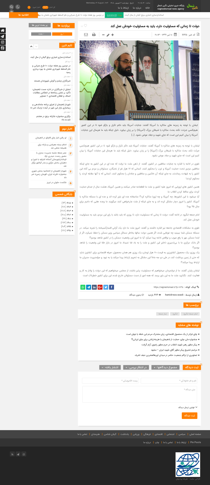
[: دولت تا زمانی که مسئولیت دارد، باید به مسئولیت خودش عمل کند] (86, 35)
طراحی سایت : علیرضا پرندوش (188, 478)
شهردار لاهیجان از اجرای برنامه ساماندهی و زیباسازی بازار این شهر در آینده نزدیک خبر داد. (50, 106)
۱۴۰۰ (69, 222)
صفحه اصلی (195, 434)
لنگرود (175, 314)
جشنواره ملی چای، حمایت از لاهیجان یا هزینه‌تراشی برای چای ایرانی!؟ (164, 339)
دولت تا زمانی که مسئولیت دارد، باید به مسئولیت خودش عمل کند (155, 26)
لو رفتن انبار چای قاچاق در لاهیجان (50, 137)
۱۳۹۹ (69, 226)
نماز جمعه (162, 314)
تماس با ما (82, 434)
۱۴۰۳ (69, 211)
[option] (51, 56)
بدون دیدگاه (135, 295)
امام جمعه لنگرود (190, 314)
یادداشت (124, 434)
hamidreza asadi (174, 295)
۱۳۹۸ (69, 230)
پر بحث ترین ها (39, 25)
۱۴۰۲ (69, 215)
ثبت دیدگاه (189, 415)
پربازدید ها (64, 25)
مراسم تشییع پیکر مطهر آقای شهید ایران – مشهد (174, 350)
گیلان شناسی (110, 434)
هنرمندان (95, 434)
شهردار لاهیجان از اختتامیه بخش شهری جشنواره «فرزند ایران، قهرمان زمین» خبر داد (49, 174)
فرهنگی (147, 434)
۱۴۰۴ (69, 207)
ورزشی (136, 434)
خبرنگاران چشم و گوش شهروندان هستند (52, 81)
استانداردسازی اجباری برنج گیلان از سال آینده (162, 15)
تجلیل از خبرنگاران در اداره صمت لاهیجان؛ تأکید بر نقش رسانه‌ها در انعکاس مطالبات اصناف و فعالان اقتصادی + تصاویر (51, 93)
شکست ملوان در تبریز (56, 182)
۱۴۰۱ (69, 218)
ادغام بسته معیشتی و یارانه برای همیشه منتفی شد (52, 146)
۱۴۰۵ (69, 203)
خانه (147, 8)
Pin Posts (195, 442)
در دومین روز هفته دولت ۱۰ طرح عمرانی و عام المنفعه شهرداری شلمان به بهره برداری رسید (83, 15)
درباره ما (137, 8)
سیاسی (181, 434)
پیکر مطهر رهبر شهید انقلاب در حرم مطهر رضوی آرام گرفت (169, 344)
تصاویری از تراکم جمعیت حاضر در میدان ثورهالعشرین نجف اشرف (166, 355)
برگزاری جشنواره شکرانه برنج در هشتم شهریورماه (53, 118)
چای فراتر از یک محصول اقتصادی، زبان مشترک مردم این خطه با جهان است (161, 334)
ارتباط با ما (123, 8)
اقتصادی (159, 434)
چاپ (157, 442)
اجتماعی (170, 434)
